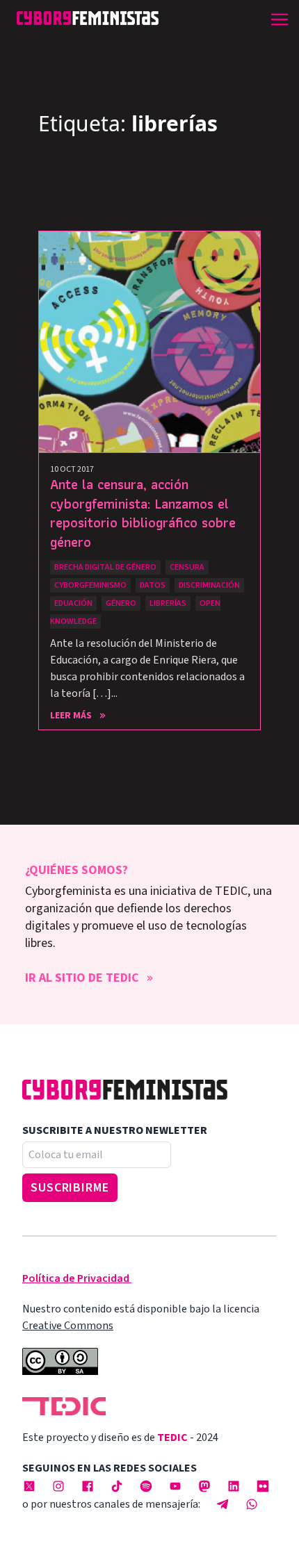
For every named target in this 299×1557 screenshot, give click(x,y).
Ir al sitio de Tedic (82, 978)
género (121, 603)
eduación (73, 603)
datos (152, 585)
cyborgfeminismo (90, 585)
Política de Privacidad (75, 1278)
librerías (168, 603)
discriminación (209, 585)
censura (187, 567)
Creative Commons (67, 1325)
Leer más (71, 716)
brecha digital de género (105, 567)
